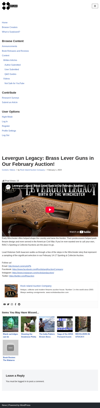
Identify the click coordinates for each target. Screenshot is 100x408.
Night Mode (7, 117)
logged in (22, 381)
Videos (6, 79)
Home (5, 22)
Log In (5, 121)
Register (6, 126)
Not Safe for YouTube (14, 83)
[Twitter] (8, 304)
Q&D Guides (10, 74)
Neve (4, 405)
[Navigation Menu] (95, 6)
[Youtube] (4, 304)
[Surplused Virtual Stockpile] (10, 6)
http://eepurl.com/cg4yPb (19, 266)
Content (5, 55)
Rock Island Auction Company (32, 170)
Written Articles (10, 60)
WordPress (25, 405)
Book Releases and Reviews (15, 51)
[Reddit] (19, 304)
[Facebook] (15, 304)
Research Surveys (10, 98)
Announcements (9, 46)
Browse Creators (9, 27)
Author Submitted (13, 65)
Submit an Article (10, 102)
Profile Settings (9, 131)
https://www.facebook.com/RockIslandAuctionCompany (37, 269)
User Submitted (12, 69)
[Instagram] (12, 304)
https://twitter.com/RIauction (21, 276)
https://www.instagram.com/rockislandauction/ (33, 273)
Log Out (5, 135)
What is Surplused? (11, 32)
